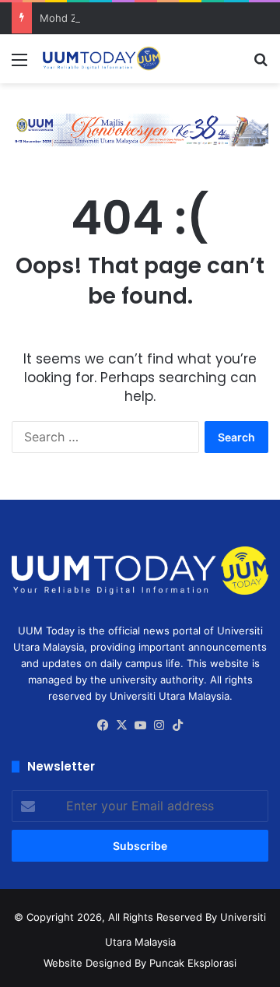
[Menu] (19, 65)
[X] (121, 725)
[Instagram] (158, 725)
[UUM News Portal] (101, 58)
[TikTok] (177, 725)
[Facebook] (102, 725)
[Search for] (260, 65)
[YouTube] (140, 725)
